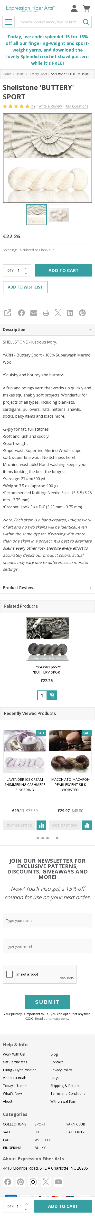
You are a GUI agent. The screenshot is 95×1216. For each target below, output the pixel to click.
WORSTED (43, 1139)
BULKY (40, 1147)
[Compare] (41, 825)
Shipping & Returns (65, 1085)
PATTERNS (75, 1132)
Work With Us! (14, 1054)
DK (37, 1132)
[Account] (74, 8)
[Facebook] (21, 312)
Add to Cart (63, 270)
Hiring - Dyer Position (20, 1070)
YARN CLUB (75, 1124)
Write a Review (50, 106)
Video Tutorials (15, 1077)
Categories (15, 1114)
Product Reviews (19, 587)
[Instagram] (33, 1182)
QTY (10, 270)
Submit (47, 1002)
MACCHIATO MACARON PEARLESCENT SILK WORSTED (70, 784)
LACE (7, 1139)
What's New (12, 1093)
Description (14, 329)
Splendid (29, 56)
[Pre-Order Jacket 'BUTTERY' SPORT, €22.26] (47, 639)
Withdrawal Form (63, 1101)
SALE (7, 1132)
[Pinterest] (82, 312)
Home (7, 74)
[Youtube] (58, 1182)
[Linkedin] (70, 312)
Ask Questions (77, 106)
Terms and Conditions (67, 1093)
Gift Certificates (15, 1062)
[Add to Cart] (52, 695)
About (7, 1101)
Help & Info (15, 1044)
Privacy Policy (61, 1070)
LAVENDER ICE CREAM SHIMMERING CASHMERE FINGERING (24, 784)
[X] (58, 312)
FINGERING (12, 1147)
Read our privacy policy (52, 1018)
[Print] (45, 312)
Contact (56, 1062)
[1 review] (16, 105)
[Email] (33, 312)
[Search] (86, 22)
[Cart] (86, 8)
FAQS (54, 1077)
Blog (54, 1054)
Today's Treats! (15, 1085)
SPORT (40, 1124)
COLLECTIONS (14, 1124)
